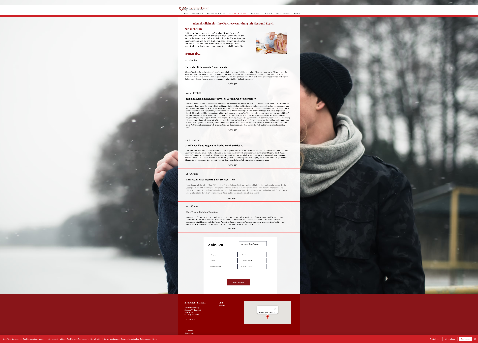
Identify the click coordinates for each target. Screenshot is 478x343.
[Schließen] (475, 339)
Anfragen (232, 83)
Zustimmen (465, 339)
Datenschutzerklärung (148, 339)
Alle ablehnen (450, 339)
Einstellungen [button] (435, 339)
